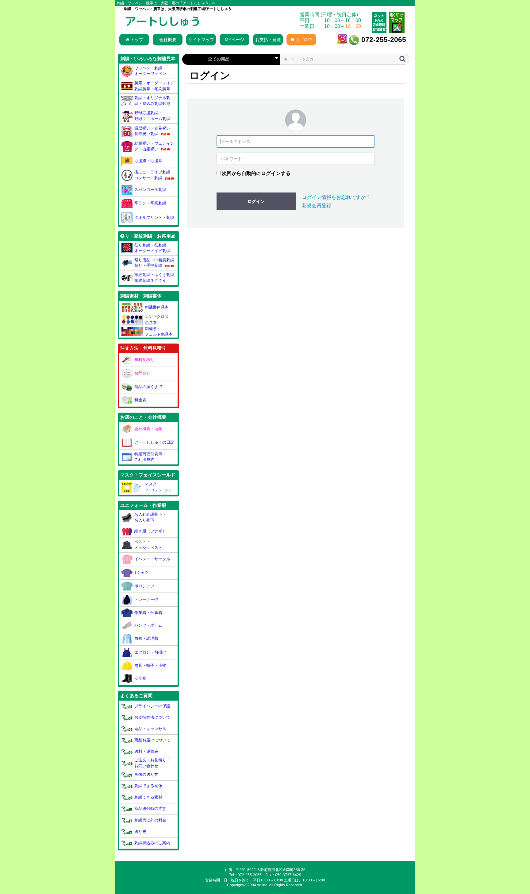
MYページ (234, 39)
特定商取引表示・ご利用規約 (150, 457)
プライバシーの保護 (152, 706)
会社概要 (167, 39)
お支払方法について (152, 717)
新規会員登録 (316, 205)
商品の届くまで (148, 386)
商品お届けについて (152, 740)
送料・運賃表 (146, 751)
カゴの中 (304, 39)
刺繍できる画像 (148, 785)
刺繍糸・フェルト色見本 (159, 331)
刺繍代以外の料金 (150, 820)
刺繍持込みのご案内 (152, 843)
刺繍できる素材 (148, 797)
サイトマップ (201, 39)
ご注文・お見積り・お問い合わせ (152, 763)
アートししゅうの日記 (154, 442)
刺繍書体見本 (157, 307)
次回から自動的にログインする (256, 173)
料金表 (140, 400)
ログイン (256, 201)
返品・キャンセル (150, 728)
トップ (136, 39)
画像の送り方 (146, 774)
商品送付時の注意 (150, 808)
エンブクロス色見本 (157, 319)
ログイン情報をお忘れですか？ (336, 197)
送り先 (140, 831)
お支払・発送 (268, 39)
